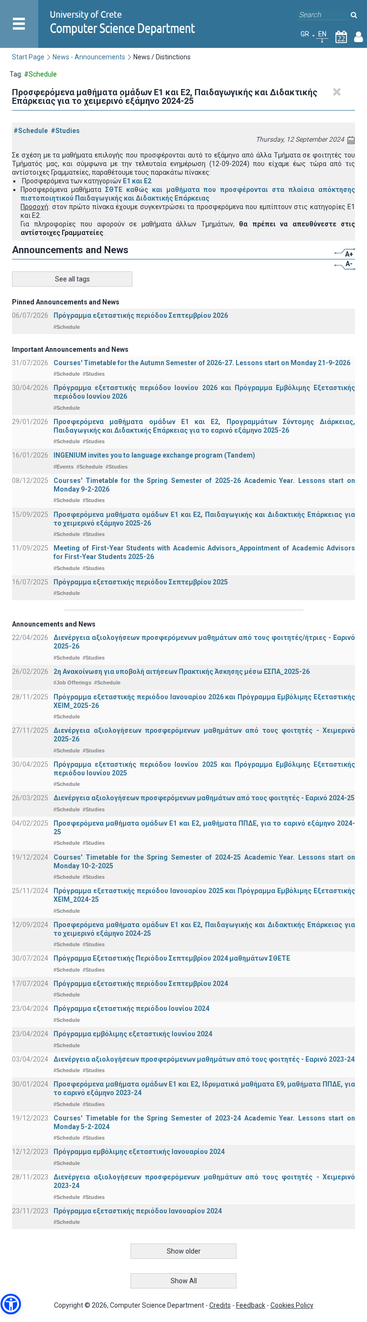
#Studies (65, 130)
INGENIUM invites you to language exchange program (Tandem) (154, 455)
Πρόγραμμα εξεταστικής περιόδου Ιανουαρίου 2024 (138, 1211)
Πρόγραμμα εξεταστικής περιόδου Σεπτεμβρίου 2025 (141, 582)
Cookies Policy (291, 1305)
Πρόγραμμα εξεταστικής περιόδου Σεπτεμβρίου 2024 (141, 983)
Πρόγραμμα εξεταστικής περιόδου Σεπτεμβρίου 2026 (141, 315)
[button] (10, 1304)
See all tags (72, 279)
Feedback (250, 1305)
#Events (64, 467)
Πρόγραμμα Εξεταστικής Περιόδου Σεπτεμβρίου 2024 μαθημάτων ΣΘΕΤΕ (172, 958)
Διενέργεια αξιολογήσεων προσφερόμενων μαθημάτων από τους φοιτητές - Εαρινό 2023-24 (204, 1059)
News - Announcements (89, 57)
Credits (220, 1305)
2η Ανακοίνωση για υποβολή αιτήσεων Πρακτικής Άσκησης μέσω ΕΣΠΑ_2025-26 (182, 671)
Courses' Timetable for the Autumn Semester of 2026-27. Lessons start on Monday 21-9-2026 (202, 363)
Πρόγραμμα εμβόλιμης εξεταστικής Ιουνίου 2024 (133, 1034)
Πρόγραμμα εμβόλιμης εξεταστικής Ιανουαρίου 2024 (139, 1151)
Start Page (28, 57)
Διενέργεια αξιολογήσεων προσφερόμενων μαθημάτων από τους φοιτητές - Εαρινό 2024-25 (204, 798)
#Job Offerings (72, 682)
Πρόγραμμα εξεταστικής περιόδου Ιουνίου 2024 (131, 1008)
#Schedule (30, 130)
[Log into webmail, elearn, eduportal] (358, 39)
